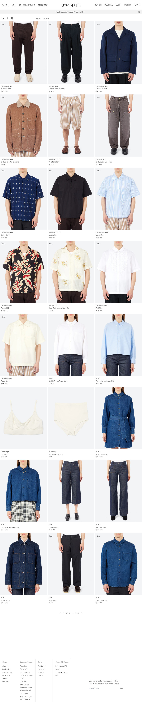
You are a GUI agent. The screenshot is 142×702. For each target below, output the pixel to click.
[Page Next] (81, 613)
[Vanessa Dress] (118, 418)
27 (53, 527)
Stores (4, 678)
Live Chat (5, 681)
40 (8, 600)
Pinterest (41, 672)
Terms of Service (26, 697)
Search (98, 5)
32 (8, 89)
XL (56, 89)
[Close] (139, 12)
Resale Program (26, 687)
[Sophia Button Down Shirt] (71, 345)
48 (53, 600)
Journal (109, 5)
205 (77, 613)
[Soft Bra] (23, 418)
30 (2, 89)
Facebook (41, 666)
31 (5, 89)
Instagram (41, 669)
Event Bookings (25, 690)
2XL (59, 89)
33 (11, 89)
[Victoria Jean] (118, 491)
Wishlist (128, 5)
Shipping (23, 681)
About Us (5, 666)
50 (56, 600)
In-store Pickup (25, 684)
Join (121, 688)
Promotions (6, 675)
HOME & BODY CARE (27, 5)
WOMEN (5, 5)
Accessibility (24, 693)
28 (56, 527)
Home (38, 19)
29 (59, 527)
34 (13, 89)
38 (56, 381)
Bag (137, 5)
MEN (13, 5)
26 (50, 527)
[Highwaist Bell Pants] (71, 418)
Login (118, 5)
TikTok (40, 675)
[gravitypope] (71, 5)
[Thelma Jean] (71, 491)
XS (97, 308)
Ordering (23, 666)
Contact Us (6, 669)
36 (53, 381)
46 (50, 600)
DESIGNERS (42, 5)
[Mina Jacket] (23, 564)
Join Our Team (7, 672)
